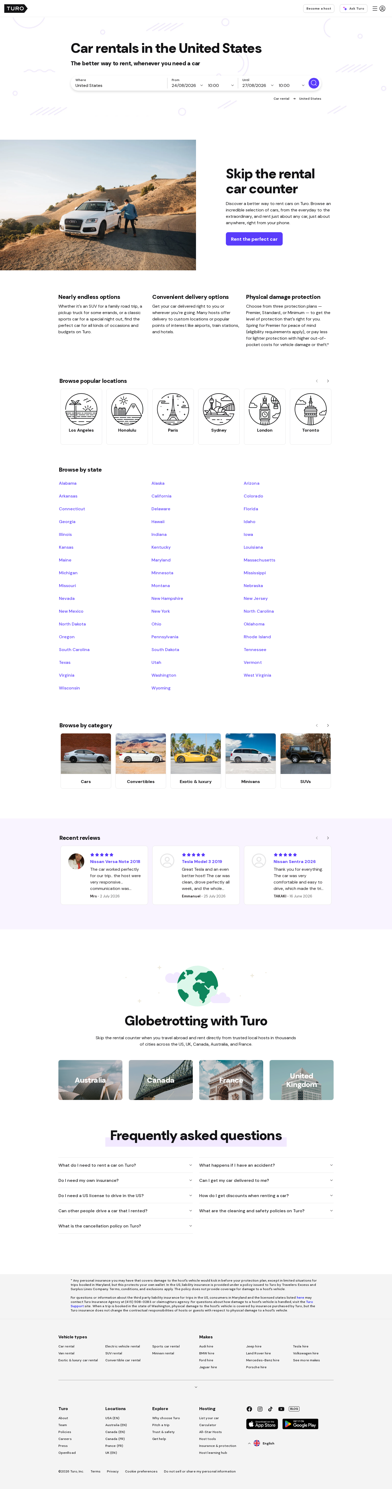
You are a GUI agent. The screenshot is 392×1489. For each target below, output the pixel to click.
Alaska (158, 483)
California (161, 495)
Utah (156, 662)
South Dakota (165, 649)
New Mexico (71, 611)
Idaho (249, 521)
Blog (294, 1408)
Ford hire (206, 1360)
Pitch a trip (161, 1425)
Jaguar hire (208, 1367)
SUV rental (113, 1353)
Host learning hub (213, 1453)
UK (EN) (111, 1453)
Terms (96, 1471)
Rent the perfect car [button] (254, 239)
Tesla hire (301, 1346)
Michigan (68, 572)
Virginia (66, 675)
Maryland (161, 559)
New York (160, 611)
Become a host (318, 8)
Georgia (67, 521)
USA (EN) (112, 1418)
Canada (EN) (115, 1432)
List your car (209, 1418)
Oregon (67, 636)
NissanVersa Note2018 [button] (115, 861)
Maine (65, 559)
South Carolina (74, 649)
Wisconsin (69, 687)
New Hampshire (167, 598)
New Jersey (255, 598)
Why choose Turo (166, 1418)
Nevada (67, 598)
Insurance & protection (217, 1446)
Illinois (65, 534)
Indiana (159, 534)
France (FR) (114, 1446)
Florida (251, 508)
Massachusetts (259, 559)
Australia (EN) (116, 1425)
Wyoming (161, 687)
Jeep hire (254, 1346)
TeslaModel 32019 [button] (202, 861)
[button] (379, 8)
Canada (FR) (115, 1439)
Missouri (67, 585)
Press (63, 1446)
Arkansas (68, 495)
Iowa (248, 534)
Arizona (251, 483)
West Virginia (257, 675)
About (63, 1418)
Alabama (68, 483)
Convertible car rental (123, 1360)
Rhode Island (257, 636)
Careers (65, 1439)
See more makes (306, 1360)
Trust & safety (163, 1432)
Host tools (207, 1439)
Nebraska (253, 585)
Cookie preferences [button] (141, 1471)
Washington (163, 675)
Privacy (113, 1471)
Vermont (253, 662)
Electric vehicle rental (122, 1346)
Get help (159, 1439)
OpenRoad (67, 1453)
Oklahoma (254, 623)
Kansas (66, 547)
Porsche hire (256, 1367)
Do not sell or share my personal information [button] (200, 1471)
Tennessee (255, 649)
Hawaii (158, 521)
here (300, 1297)
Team (62, 1425)
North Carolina (259, 611)
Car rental (282, 99)
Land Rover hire (258, 1353)
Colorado (253, 495)
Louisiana (253, 547)
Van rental (66, 1353)
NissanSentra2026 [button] (295, 861)
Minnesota (162, 572)
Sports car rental (166, 1346)
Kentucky (161, 547)
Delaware (160, 508)
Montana (160, 585)
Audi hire (206, 1346)
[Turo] (16, 8)
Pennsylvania (164, 636)
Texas (64, 662)
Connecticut (72, 508)
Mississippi (255, 572)
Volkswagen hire (306, 1353)
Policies (64, 1432)
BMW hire (206, 1353)
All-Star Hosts (210, 1432)
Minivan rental (163, 1353)
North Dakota (72, 623)
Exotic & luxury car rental (78, 1360)
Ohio (156, 623)
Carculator (207, 1425)
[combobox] (120, 85)
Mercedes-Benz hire (262, 1360)
